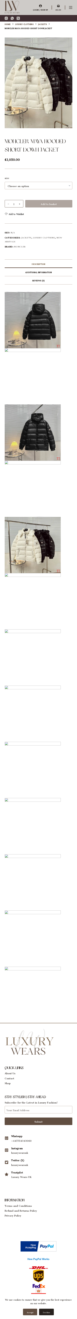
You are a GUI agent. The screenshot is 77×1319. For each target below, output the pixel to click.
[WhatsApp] (12, 18)
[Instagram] (6, 18)
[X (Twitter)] (18, 18)
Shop (8, 1082)
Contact (9, 1078)
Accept (30, 1312)
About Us (10, 1073)
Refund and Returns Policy (21, 1210)
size (7, 177)
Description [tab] (38, 263)
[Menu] (70, 7)
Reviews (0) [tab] (38, 280)
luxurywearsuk (19, 1152)
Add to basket (49, 204)
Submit (38, 1121)
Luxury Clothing (44, 237)
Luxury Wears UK (21, 1176)
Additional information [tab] (38, 272)
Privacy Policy (13, 1215)
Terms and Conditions (18, 1205)
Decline (46, 1312)
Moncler (20, 246)
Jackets (26, 237)
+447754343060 (21, 1140)
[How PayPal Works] (38, 1245)
